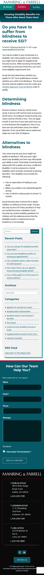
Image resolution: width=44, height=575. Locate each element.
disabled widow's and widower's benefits (20, 317)
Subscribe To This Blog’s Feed (17, 353)
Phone (5, 406)
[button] (7, 6)
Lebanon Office (20, 505)
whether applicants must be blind (16, 87)
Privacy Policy (21, 568)
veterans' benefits (14, 338)
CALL (37, 7)
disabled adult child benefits (18, 311)
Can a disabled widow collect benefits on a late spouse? (23, 262)
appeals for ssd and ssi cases (19, 307)
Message (7, 418)
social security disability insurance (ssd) (21, 328)
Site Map (13, 568)
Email (6, 394)
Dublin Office (19, 483)
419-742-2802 (18, 541)
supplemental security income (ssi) (22, 334)
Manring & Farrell (16, 47)
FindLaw (25, 570)
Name (5, 382)
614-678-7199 (18, 496)
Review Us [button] (22, 560)
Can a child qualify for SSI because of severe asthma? (22, 276)
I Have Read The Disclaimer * (18, 452)
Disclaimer (7, 446)
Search (35, 231)
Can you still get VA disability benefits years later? (22, 248)
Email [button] (23, 7)
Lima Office (18, 528)
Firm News (11, 323)
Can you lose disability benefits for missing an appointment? (21, 255)
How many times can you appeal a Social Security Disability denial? (21, 269)
